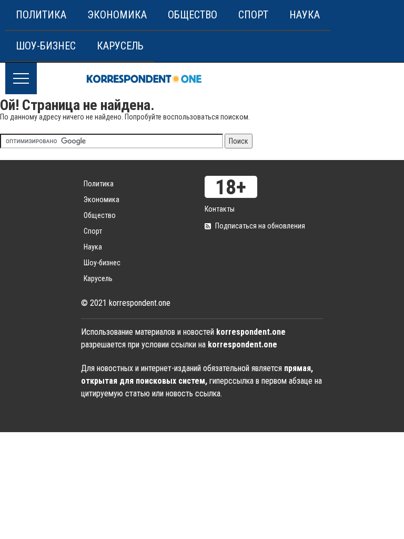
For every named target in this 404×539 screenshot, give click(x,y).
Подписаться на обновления (260, 226)
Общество (192, 14)
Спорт (253, 14)
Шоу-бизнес (46, 45)
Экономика (117, 14)
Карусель (120, 45)
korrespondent (144, 78)
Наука (304, 14)
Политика (41, 14)
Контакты (220, 209)
